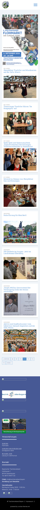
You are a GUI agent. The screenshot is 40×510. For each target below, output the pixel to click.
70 (20, 359)
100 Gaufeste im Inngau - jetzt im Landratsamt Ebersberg (17, 252)
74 (4, 363)
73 (32, 359)
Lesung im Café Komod (9, 455)
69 (16, 359)
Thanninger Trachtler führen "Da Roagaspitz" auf (18, 107)
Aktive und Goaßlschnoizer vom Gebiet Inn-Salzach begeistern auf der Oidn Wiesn (19, 326)
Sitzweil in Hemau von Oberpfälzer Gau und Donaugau (18, 180)
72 (28, 359)
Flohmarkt (5, 444)
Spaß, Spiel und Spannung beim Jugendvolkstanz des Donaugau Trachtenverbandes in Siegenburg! (18, 145)
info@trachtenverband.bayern (15, 479)
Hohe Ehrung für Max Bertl (15, 215)
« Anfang (6, 359)
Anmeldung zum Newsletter (10, 481)
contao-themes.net (24, 506)
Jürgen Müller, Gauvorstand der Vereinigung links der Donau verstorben (17, 290)
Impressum (29, 501)
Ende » (9, 363)
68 (12, 359)
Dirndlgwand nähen (11, 449)
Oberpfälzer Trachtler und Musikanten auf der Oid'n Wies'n (20, 71)
